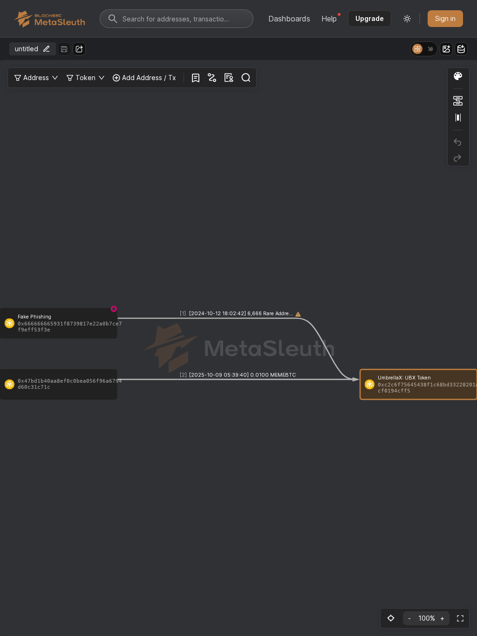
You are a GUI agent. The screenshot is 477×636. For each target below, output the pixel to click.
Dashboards (289, 18)
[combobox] (176, 18)
